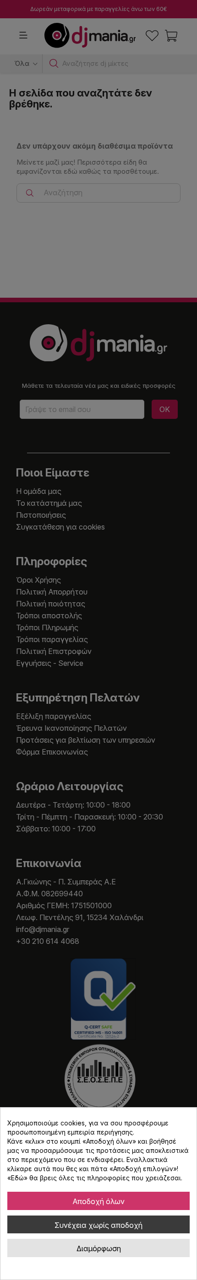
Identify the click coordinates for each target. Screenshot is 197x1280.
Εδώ (17, 1178)
